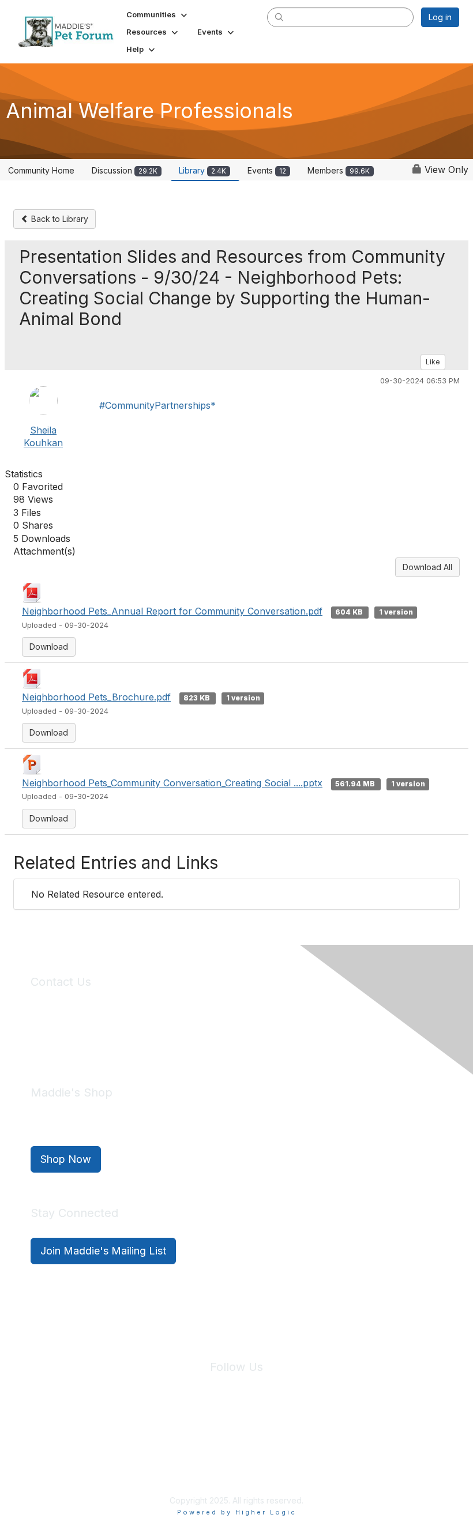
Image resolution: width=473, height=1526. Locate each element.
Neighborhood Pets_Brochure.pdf (96, 697)
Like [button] (433, 361)
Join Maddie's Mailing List (103, 1251)
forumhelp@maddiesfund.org (112, 1040)
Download (48, 646)
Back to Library (58, 219)
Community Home (41, 170)
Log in (440, 17)
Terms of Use (261, 1435)
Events (266, 170)
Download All (427, 567)
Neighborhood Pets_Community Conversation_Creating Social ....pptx (172, 783)
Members (338, 170)
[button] (158, 14)
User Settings (321, 1435)
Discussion (124, 170)
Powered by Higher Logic (236, 1512)
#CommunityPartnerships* (157, 405)
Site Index (146, 1435)
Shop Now (65, 1159)
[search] (279, 16)
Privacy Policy (201, 1435)
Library (202, 170)
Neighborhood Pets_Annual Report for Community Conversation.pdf (172, 611)
